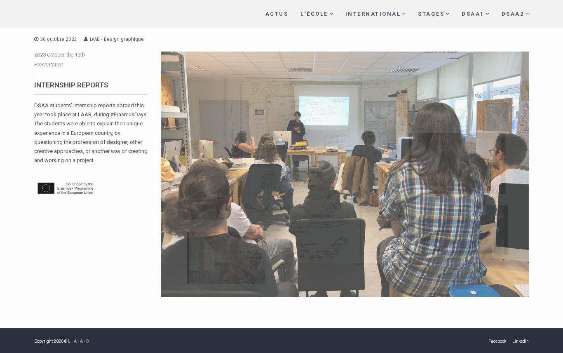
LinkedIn (520, 341)
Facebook (497, 341)
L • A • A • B (78, 341)
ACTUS (277, 14)
